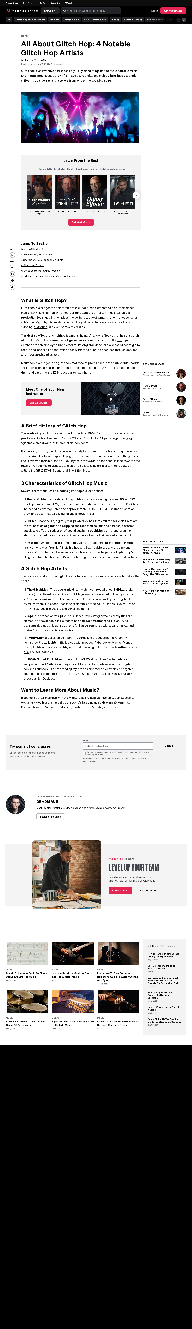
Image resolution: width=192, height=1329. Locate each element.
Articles (34, 10)
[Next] (184, 20)
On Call (43, 3)
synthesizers (50, 354)
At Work (68, 3)
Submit (169, 745)
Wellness (54, 19)
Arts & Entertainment (95, 19)
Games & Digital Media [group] (51, 170)
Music (171, 19)
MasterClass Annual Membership (91, 697)
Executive (55, 3)
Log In (154, 10)
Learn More (145, 890)
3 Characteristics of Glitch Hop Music (42, 260)
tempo (58, 509)
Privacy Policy (92, 761)
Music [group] (94, 170)
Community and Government (30, 19)
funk (26, 652)
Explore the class (50, 816)
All (9, 19)
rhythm (119, 509)
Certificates (29, 3)
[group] (39, 195)
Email (85, 741)
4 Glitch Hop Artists (32, 265)
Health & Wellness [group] (77, 170)
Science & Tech (155, 19)
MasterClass (12, 3)
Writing (115, 19)
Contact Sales (120, 890)
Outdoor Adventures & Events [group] (117, 170)
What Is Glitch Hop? (32, 249)
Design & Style (71, 19)
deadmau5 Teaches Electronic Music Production (48, 276)
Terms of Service (144, 758)
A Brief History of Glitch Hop (37, 254)
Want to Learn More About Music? (40, 270)
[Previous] (178, 20)
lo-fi (119, 340)
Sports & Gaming (133, 19)
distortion (40, 327)
